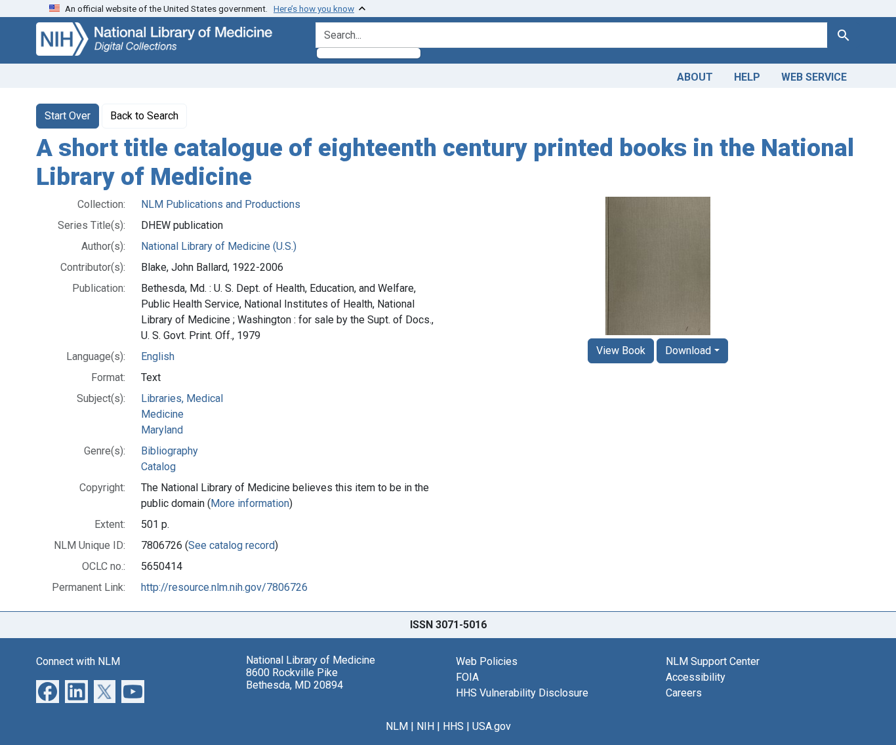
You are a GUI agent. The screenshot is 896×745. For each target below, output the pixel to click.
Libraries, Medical (182, 398)
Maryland (162, 430)
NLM (397, 726)
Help (747, 77)
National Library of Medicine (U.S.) (218, 246)
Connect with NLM (78, 661)
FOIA (467, 677)
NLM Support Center (713, 661)
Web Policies (487, 661)
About (695, 77)
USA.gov (491, 726)
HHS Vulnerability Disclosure (522, 693)
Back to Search (144, 116)
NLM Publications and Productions (220, 204)
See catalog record (231, 545)
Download (688, 350)
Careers (684, 693)
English (157, 356)
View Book (620, 350)
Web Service (814, 77)
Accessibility (695, 677)
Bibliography (169, 451)
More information (250, 503)
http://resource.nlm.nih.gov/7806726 (224, 587)
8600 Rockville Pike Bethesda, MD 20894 (294, 678)
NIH (425, 726)
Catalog (158, 466)
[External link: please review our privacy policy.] (47, 691)
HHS (453, 726)
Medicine (162, 414)
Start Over (68, 116)
